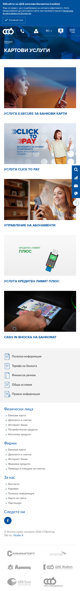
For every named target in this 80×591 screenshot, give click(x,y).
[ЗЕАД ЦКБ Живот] (58, 567)
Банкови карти (17, 415)
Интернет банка (18, 425)
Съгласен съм (16, 20)
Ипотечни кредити (19, 434)
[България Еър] (58, 553)
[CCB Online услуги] (60, 31)
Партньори (14, 503)
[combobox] (49, 31)
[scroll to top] (76, 203)
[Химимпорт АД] (22, 553)
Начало (8, 42)
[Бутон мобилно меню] (72, 31)
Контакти (13, 484)
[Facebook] (8, 520)
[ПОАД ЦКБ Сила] (22, 582)
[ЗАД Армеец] (22, 567)
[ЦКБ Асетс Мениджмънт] (58, 582)
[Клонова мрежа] (36, 31)
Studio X (18, 535)
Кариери (13, 488)
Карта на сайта (17, 498)
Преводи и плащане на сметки (26, 468)
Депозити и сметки (19, 420)
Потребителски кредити (23, 429)
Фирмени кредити (19, 464)
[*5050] (22, 31)
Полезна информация (21, 493)
